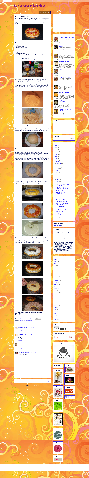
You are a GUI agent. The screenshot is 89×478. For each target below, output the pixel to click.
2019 (56, 152)
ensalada (56, 282)
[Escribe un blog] (36, 319)
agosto (57, 168)
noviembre (58, 163)
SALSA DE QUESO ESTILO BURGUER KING (64, 93)
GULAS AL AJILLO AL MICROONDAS (63, 101)
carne (55, 265)
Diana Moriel (20, 327)
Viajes (55, 259)
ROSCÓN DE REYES (60, 211)
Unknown (20, 334)
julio (57, 170)
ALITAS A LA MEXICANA (61, 207)
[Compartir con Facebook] (39, 319)
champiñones (56, 269)
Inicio (33, 381)
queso (55, 309)
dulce (20, 320)
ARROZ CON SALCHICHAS (61, 209)
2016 (56, 158)
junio (57, 172)
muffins (55, 294)
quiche (55, 311)
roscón (30, 320)
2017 (56, 156)
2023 (56, 145)
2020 (56, 151)
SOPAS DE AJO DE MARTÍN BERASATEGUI (62, 204)
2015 (56, 160)
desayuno (56, 276)
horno (22, 320)
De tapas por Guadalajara (64, 77)
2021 (56, 149)
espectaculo (56, 284)
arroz (55, 263)
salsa (55, 313)
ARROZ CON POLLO (60, 190)
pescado (55, 303)
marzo (57, 177)
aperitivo (55, 261)
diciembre (58, 161)
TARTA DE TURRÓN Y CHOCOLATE (60, 214)
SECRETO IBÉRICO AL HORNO (65, 54)
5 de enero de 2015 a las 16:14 (29, 327)
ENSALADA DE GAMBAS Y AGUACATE (61, 193)
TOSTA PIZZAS (59, 182)
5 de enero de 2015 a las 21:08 (33, 344)
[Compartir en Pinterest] (40, 319)
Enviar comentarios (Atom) (35, 385)
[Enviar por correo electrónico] (35, 319)
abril (57, 175)
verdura (55, 319)
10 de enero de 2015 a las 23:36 (30, 352)
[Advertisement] (64, 23)
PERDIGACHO (62, 69)
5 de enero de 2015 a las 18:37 (27, 334)
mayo (57, 174)
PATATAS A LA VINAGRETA (61, 199)
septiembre (58, 167)
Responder (20, 330)
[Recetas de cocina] (69, 392)
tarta (55, 317)
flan (54, 286)
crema (55, 274)
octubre (58, 165)
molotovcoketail (46, 468)
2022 (56, 147)
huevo (55, 290)
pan (54, 296)
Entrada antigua (46, 381)
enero (57, 181)
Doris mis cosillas (21, 352)
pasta (55, 298)
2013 (56, 218)
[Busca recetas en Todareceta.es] (69, 397)
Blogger (58, 468)
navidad (25, 320)
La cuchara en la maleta (29, 5)
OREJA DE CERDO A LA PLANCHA (66, 37)
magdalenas (56, 292)
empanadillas (56, 280)
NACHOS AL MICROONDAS (65, 85)
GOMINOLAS (59, 195)
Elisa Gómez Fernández (22, 344)
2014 (56, 217)
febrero (58, 179)
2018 (56, 154)
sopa (55, 315)
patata (55, 301)
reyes (28, 320)
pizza (55, 307)
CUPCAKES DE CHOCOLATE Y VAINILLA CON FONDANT (62, 188)
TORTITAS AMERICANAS (61, 201)
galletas (55, 288)
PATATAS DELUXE (60, 206)
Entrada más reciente (19, 381)
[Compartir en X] (37, 319)
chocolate (56, 271)
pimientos (56, 305)
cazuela (55, 267)
